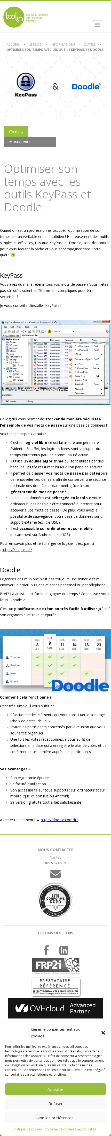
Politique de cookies (27, 1129)
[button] (103, 1032)
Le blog (35, 44)
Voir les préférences (55, 1117)
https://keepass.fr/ (17, 549)
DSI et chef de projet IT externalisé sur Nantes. (25, 17)
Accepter (55, 1089)
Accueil (13, 44)
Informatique (62, 44)
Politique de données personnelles (70, 1129)
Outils (90, 44)
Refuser (56, 1103)
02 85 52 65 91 (55, 863)
